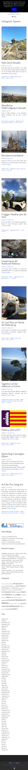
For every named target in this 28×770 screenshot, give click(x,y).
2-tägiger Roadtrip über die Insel (14, 215)
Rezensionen (11, 603)
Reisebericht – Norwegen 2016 (18, 558)
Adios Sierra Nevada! (11, 62)
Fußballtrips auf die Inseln (8, 540)
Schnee (18, 603)
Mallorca (15, 443)
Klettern (7, 277)
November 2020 (6, 671)
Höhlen (14, 401)
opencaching (5, 600)
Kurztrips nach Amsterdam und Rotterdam (12, 538)
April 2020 (4, 683)
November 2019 (6, 692)
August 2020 (5, 676)
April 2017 (4, 746)
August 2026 (5, 619)
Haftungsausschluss (20, 765)
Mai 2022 (4, 653)
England (7, 588)
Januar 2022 (5, 658)
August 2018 (5, 717)
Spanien (7, 76)
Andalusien (15, 76)
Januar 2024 (5, 638)
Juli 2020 (4, 678)
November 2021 (6, 660)
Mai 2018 (4, 723)
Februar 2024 (5, 637)
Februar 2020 (5, 687)
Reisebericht (21, 121)
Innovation (18, 592)
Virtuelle (3, 170)
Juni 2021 (4, 664)
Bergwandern (4, 401)
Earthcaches (10, 401)
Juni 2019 (4, 701)
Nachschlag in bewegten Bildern (13, 455)
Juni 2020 (4, 680)
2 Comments (8, 170)
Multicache (4, 597)
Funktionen (9, 589)
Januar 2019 (5, 708)
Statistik (5, 606)
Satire (16, 603)
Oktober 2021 (5, 662)
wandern (16, 513)
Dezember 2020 (6, 669)
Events (11, 588)
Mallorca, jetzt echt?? (11, 429)
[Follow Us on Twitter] (14, 768)
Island (23, 592)
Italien (3, 595)
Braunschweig (8, 586)
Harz (13, 592)
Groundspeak (6, 592)
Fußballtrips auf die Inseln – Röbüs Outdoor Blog (14, 553)
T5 (8, 278)
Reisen (20, 76)
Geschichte (19, 590)
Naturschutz (14, 597)
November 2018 (6, 712)
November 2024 (6, 633)
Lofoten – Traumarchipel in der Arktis (11, 542)
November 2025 (6, 624)
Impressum (13, 766)
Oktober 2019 (5, 694)
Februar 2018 (5, 728)
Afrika (3, 583)
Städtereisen (12, 121)
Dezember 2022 (6, 646)
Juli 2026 (4, 621)
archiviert (6, 583)
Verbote (3, 609)
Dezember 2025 (6, 622)
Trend (23, 606)
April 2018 (4, 725)
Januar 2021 (5, 667)
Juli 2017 (4, 741)
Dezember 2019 (6, 690)
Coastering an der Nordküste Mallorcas (11, 262)
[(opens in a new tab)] (12, 527)
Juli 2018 (4, 719)
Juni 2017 (4, 742)
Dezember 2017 (6, 732)
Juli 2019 (4, 699)
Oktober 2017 (5, 735)
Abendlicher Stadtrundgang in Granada (14, 106)
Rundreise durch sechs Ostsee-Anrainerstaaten (13, 544)
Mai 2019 (4, 703)
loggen (18, 595)
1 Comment (13, 278)
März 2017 (4, 748)
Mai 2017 (4, 744)
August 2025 (5, 626)
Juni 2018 (4, 721)
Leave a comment (10, 78)
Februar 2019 (5, 707)
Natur (22, 277)
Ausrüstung (11, 583)
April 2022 (4, 655)
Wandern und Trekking (14, 399)
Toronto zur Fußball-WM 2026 (9, 536)
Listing (14, 595)
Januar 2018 (5, 730)
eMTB (3, 588)
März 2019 (4, 705)
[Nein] (26, 6)
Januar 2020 (5, 689)
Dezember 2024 (6, 631)
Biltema (3, 586)
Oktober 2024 (5, 635)
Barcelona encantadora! (12, 155)
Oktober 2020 (5, 673)
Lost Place (15, 338)
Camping (14, 586)
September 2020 (6, 674)
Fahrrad (14, 588)
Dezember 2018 (6, 710)
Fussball (14, 590)
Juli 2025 (4, 628)
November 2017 (6, 734)
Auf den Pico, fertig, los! (12, 484)
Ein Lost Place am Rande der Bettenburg (13, 323)
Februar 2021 (5, 665)
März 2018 (4, 726)
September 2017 (6, 737)
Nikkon (13, 763)
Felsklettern (4, 590)
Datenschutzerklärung (8, 765)
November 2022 (6, 647)
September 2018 (6, 716)
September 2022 (6, 651)
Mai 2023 (4, 644)
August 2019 (5, 698)
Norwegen (19, 597)
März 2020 (4, 685)
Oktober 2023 (5, 640)
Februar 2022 (5, 656)
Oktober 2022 (5, 649)
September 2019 (6, 696)
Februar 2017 (5, 750)
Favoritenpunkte (20, 588)
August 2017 (5, 739)
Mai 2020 (4, 682)
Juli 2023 (4, 642)
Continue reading (13, 73)
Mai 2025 (4, 629)
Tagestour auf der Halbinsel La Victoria (11, 385)
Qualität (11, 600)
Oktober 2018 (5, 714)
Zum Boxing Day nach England (11, 555)
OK (14, 9)
